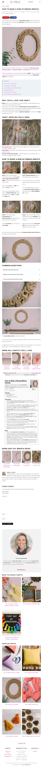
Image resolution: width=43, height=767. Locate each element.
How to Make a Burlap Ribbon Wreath (12, 87)
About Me (8, 751)
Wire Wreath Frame (6, 146)
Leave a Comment (9, 13)
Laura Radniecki (11, 390)
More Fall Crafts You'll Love (10, 92)
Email (3, 518)
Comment (4, 496)
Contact (35, 751)
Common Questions (8, 90)
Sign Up (24, 759)
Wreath (7, 6)
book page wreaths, (34, 67)
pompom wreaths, (6, 69)
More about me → (21, 569)
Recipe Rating (5, 491)
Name (4, 514)
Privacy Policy (8, 754)
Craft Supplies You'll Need (10, 85)
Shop (8, 752)
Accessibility (8, 756)
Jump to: (7, 81)
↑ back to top (21, 743)
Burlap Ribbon (5, 150)
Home (3, 6)
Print (34, 389)
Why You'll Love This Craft (10, 83)
